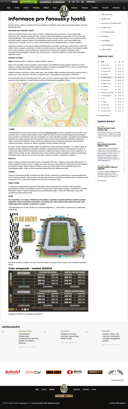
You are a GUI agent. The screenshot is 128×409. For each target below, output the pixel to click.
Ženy (55, 8)
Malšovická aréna (106, 14)
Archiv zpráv (102, 180)
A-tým (17, 8)
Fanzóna (74, 8)
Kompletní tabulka (104, 115)
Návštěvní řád (105, 19)
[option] (12, 372)
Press (94, 389)
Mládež (46, 8)
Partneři (105, 8)
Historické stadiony (107, 45)
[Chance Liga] (28, 2)
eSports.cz (23, 403)
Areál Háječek (105, 41)
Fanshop (85, 8)
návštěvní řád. (51, 133)
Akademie (116, 8)
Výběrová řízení (106, 49)
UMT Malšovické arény (108, 32)
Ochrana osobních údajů (39, 403)
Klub (8, 8)
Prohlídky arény (106, 27)
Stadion (95, 8)
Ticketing (36, 8)
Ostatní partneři (117, 380)
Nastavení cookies (54, 403)
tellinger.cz (122, 403)
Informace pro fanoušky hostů (111, 23)
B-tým (26, 8)
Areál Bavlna (105, 36)
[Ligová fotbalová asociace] (15, 2)
